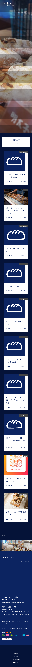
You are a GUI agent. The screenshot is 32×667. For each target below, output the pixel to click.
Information (16, 659)
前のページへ (4, 535)
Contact (16, 662)
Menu (16, 656)
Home (16, 653)
